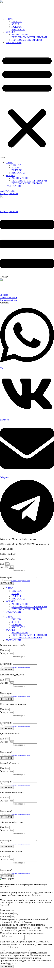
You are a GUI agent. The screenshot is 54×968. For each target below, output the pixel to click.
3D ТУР (15, 24)
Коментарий (6, 577)
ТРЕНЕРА (17, 21)
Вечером (28, 922)
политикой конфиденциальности (20, 580)
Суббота (20, 930)
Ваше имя (5, 910)
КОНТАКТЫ (18, 29)
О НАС (9, 19)
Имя (2, 564)
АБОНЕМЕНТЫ (20, 34)
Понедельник (10, 927)
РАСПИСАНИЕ (13, 42)
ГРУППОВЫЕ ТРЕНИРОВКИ (27, 40)
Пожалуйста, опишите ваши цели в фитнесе (21, 933)
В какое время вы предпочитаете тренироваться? (24, 919)
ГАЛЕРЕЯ (17, 27)
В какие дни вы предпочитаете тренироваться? (23, 925)
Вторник (25, 927)
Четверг (48, 927)
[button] (27, 102)
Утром (7, 922)
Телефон (4, 567)
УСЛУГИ (10, 32)
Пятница (8, 930)
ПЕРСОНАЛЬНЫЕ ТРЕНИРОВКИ (29, 37)
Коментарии (6, 693)
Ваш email (5, 916)
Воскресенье (35, 930)
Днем (17, 922)
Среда (37, 927)
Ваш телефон (7, 913)
